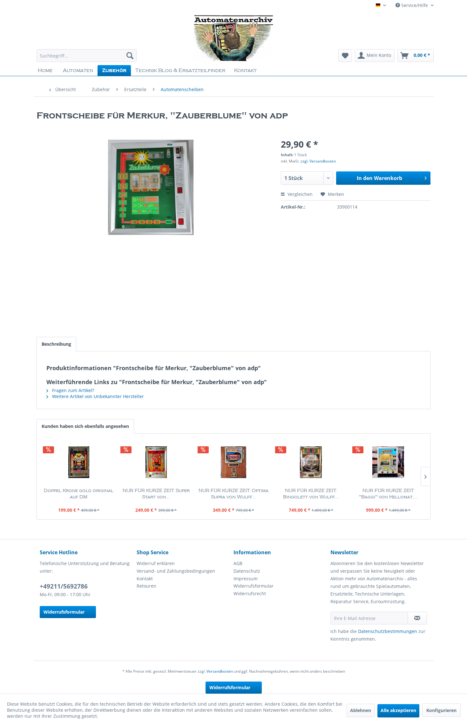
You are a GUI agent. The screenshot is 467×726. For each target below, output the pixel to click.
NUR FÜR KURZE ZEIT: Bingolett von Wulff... (311, 494)
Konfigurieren (441, 710)
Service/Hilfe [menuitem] (414, 5)
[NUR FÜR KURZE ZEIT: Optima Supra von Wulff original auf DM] (233, 462)
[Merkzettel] (345, 55)
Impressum (246, 579)
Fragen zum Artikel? (72, 390)
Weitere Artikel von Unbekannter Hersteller (97, 396)
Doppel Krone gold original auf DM (78, 494)
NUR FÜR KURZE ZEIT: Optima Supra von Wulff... (233, 494)
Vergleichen (299, 194)
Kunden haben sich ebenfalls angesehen (85, 426)
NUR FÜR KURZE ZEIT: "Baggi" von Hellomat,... (388, 494)
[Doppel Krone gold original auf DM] (78, 462)
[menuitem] (87, 55)
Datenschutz (247, 571)
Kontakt (145, 579)
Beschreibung (56, 344)
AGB (238, 563)
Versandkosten (219, 671)
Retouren (146, 586)
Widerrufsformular (64, 612)
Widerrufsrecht (250, 593)
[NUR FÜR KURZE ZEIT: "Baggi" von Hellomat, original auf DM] (388, 462)
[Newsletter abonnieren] (417, 618)
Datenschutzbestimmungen (387, 631)
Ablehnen (360, 710)
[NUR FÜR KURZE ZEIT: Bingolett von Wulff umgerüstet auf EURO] (311, 462)
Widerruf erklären (156, 563)
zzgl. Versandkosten (318, 161)
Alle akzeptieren (398, 710)
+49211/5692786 (64, 586)
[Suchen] (130, 55)
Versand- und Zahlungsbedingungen (176, 571)
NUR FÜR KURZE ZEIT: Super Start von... (156, 494)
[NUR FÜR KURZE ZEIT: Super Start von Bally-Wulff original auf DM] (156, 462)
